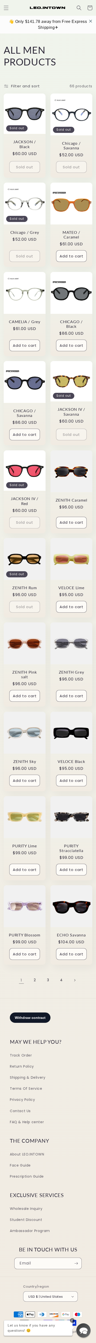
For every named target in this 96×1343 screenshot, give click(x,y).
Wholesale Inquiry (26, 1208)
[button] (6, 7)
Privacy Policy (22, 1099)
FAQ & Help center (27, 1122)
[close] (90, 21)
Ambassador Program (30, 1230)
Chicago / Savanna (71, 145)
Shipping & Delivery (27, 1077)
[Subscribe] (76, 1263)
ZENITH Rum (24, 587)
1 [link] (21, 980)
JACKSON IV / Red (24, 501)
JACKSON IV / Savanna (71, 411)
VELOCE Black (71, 761)
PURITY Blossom (24, 935)
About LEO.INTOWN (27, 1154)
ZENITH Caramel (71, 500)
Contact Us (20, 1110)
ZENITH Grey (71, 672)
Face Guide (20, 1165)
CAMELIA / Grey (24, 321)
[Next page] (74, 980)
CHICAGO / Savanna (24, 413)
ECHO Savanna (71, 935)
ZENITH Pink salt (24, 674)
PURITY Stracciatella (71, 848)
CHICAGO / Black (71, 324)
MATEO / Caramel (71, 234)
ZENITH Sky (24, 761)
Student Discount (26, 1219)
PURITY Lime (24, 846)
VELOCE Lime (71, 587)
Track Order (21, 1055)
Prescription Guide (27, 1176)
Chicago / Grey (24, 232)
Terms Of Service (26, 1088)
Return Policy (22, 1066)
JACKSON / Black (24, 144)
